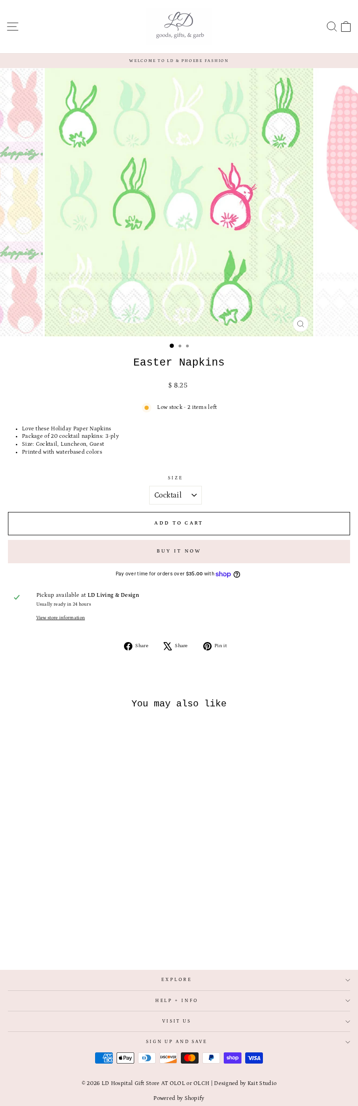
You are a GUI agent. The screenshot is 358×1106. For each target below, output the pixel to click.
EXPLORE (176, 979)
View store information (60, 618)
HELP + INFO (177, 1000)
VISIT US (176, 1021)
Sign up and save (176, 1041)
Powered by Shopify (178, 1098)
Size (175, 478)
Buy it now (179, 551)
